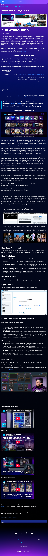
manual (18, 103)
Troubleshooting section (7, 63)
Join (19, 95)
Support (23, 90)
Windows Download (31, 74)
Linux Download (40, 74)
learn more (23, 51)
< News (2, 4)
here (15, 140)
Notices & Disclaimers (11, 517)
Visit (19, 90)
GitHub (30, 504)
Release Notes (21, 74)
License (3, 517)
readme (12, 103)
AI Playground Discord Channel (26, 96)
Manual (20, 76)
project (11, 369)
